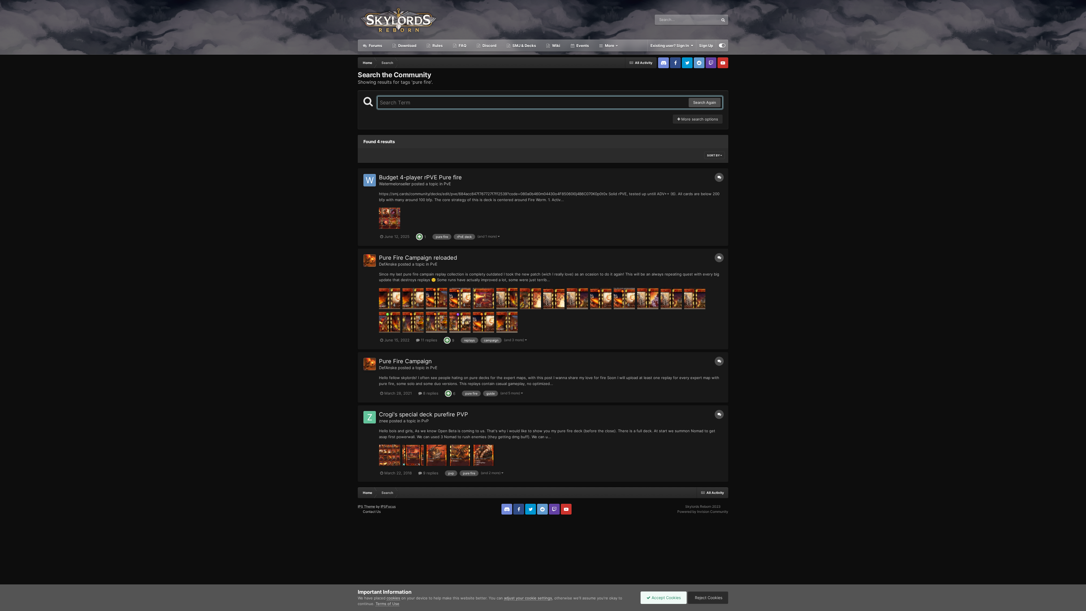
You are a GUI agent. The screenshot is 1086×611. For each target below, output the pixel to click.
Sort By (713, 155)
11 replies (428, 340)
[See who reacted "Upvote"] (419, 236)
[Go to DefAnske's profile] (369, 260)
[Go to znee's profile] (369, 417)
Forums (375, 45)
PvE (447, 183)
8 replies (430, 393)
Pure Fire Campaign (405, 361)
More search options (699, 119)
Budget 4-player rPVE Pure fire (420, 177)
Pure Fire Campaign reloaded (418, 257)
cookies (393, 598)
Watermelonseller (394, 183)
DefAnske (388, 264)
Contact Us (372, 511)
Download (406, 45)
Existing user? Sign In (670, 45)
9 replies (430, 473)
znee (383, 420)
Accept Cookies (665, 597)
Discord (489, 45)
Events (582, 45)
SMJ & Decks (524, 45)
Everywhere (700, 20)
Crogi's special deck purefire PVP (423, 414)
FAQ (462, 45)
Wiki (555, 45)
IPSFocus (388, 506)
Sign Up (706, 45)
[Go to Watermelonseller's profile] (369, 180)
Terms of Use (387, 603)
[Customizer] (722, 45)
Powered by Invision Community (702, 511)
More (609, 45)
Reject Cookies (708, 597)
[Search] (723, 20)
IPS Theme (366, 506)
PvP (425, 420)
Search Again (704, 102)
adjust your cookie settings (528, 598)
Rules (437, 45)
